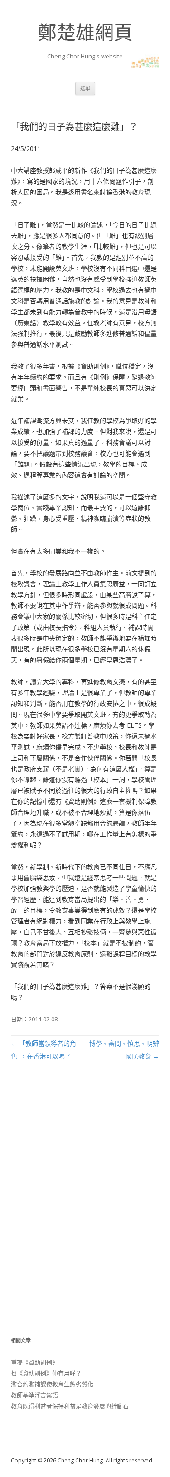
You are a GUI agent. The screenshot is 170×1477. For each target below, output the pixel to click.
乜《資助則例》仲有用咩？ (46, 1373)
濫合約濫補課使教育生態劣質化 (52, 1384)
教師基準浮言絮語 (34, 1395)
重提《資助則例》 (34, 1362)
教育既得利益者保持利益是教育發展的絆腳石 (70, 1406)
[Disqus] (85, 1208)
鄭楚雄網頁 (85, 32)
